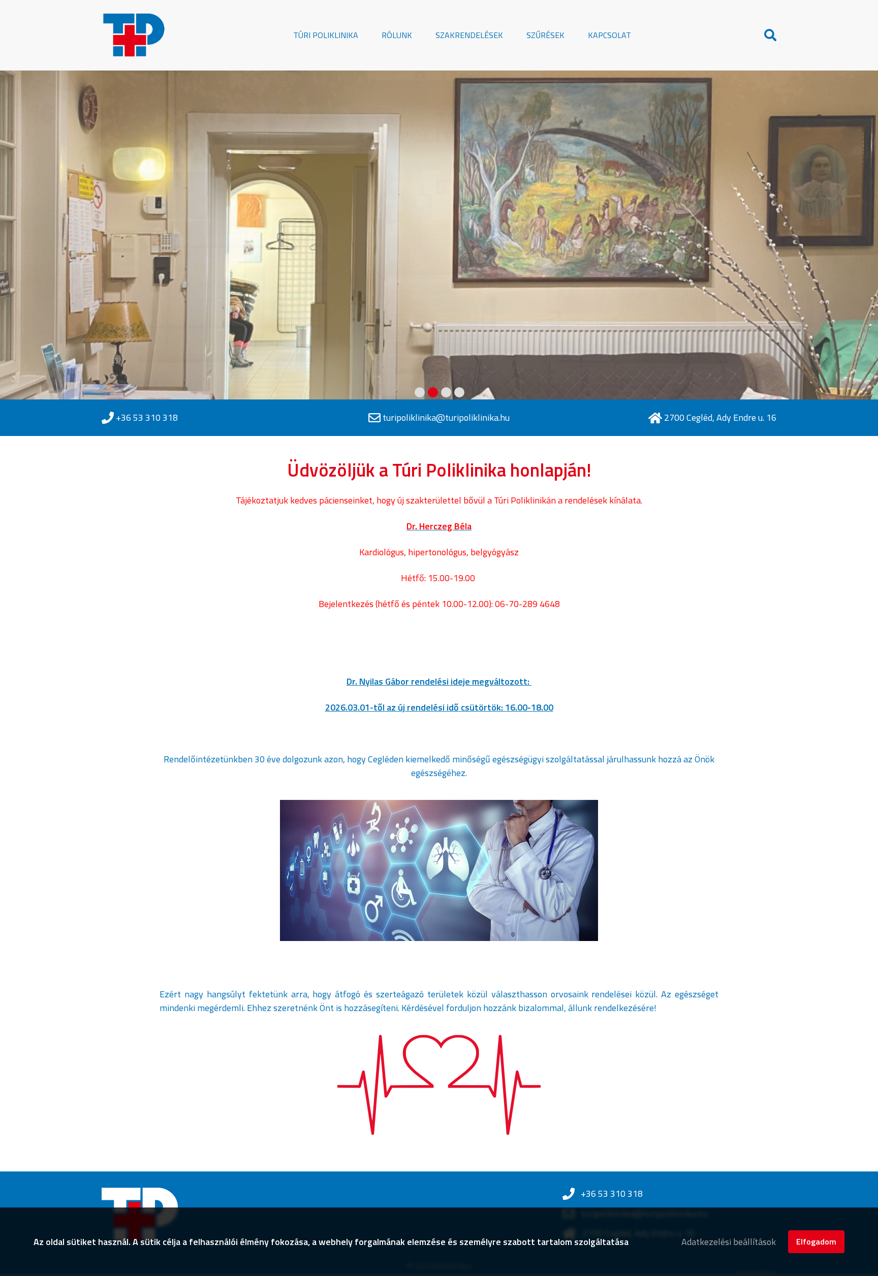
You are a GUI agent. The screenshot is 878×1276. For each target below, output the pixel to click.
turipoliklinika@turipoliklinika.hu (446, 417)
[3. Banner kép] (446, 392)
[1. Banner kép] (420, 392)
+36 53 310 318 (147, 418)
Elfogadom (816, 1241)
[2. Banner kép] (433, 392)
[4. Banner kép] (459, 392)
